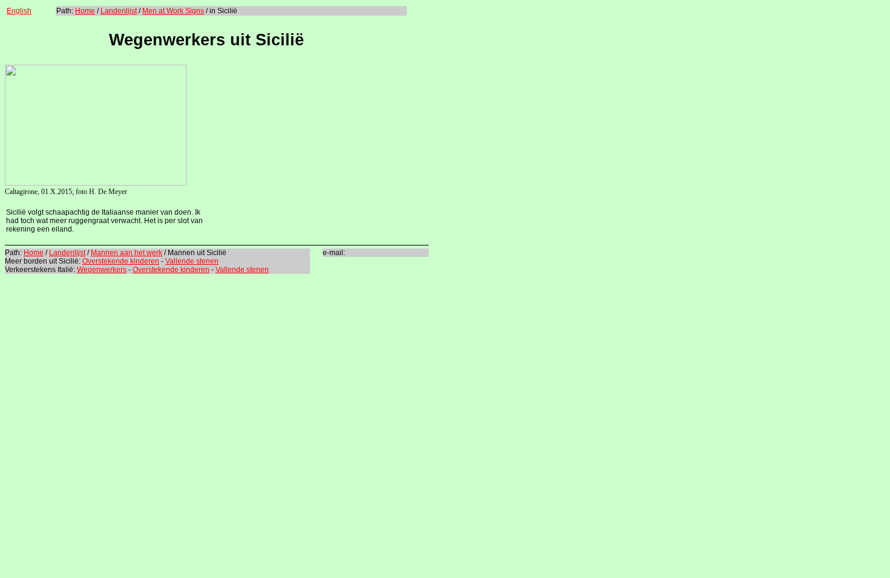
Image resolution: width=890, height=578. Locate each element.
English (19, 11)
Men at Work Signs (173, 11)
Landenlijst (119, 11)
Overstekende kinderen (120, 261)
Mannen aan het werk (126, 252)
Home (85, 11)
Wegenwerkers (102, 269)
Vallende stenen (192, 261)
